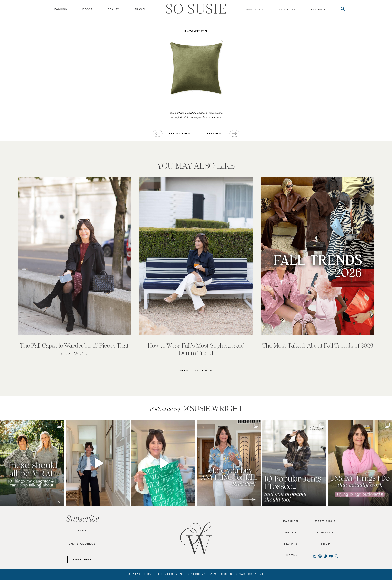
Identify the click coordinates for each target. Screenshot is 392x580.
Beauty (113, 10)
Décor (87, 10)
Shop (325, 544)
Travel (140, 10)
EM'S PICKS (287, 10)
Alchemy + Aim (203, 575)
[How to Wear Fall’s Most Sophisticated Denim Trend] (196, 256)
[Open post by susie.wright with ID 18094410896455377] (98, 463)
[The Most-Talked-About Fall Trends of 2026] (317, 256)
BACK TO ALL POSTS (196, 371)
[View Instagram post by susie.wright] (60, 425)
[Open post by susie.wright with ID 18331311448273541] (163, 463)
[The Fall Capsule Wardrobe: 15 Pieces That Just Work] (74, 256)
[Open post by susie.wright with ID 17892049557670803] (229, 463)
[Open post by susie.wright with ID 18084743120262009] (360, 463)
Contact (325, 533)
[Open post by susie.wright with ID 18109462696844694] (294, 463)
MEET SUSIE (255, 10)
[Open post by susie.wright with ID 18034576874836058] (32, 463)
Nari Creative (251, 575)
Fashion (60, 10)
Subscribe (82, 560)
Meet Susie (325, 522)
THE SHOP (318, 10)
